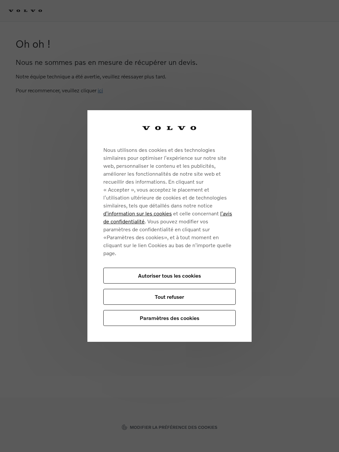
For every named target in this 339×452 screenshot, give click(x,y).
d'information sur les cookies (137, 213)
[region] (169, 226)
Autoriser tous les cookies (169, 275)
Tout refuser (169, 297)
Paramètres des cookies (169, 318)
